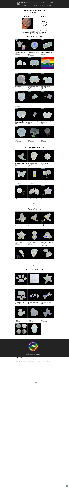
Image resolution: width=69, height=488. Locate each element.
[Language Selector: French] (52, 358)
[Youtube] (18, 357)
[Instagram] (20, 357)
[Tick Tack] (17, 357)
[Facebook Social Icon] (21, 357)
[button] (51, 2)
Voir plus (34, 203)
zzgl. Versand (19, 54)
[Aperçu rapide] (34, 114)
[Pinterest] (15, 357)
